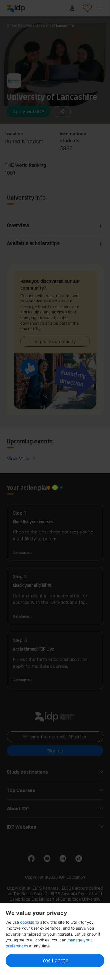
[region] (55, 939)
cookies (27, 922)
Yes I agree (55, 960)
